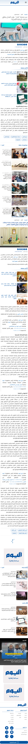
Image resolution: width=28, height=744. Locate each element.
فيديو (26, 719)
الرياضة (25, 717)
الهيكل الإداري (24, 732)
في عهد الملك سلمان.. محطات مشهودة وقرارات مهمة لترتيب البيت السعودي (8, 274)
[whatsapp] (20, 44)
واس (26, 47)
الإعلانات (12, 719)
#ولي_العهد (20, 320)
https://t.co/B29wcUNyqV (17, 479)
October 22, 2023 (17, 330)
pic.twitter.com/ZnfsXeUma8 (20, 328)
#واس (10, 326)
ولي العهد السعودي (22, 530)
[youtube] (11, 732)
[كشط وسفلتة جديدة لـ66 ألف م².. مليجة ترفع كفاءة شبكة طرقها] (19, 165)
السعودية (18, 140)
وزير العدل (22, 50)
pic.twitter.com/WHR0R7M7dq (16, 482)
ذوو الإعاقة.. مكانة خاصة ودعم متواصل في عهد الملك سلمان (8, 284)
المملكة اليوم (16, 14)
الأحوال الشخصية (11, 54)
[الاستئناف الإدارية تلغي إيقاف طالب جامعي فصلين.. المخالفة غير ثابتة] (21, 631)
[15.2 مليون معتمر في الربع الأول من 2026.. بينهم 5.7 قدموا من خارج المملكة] (19, 200)
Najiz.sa (15, 62)
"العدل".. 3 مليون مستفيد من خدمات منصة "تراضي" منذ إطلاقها (8, 95)
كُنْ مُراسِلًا (11, 713)
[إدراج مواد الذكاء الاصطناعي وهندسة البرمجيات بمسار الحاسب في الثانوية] (19, 177)
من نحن (25, 730)
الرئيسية (25, 14)
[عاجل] (19, 212)
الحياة (26, 715)
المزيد (2, 145)
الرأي (20, 717)
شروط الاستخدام (24, 734)
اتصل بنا (12, 717)
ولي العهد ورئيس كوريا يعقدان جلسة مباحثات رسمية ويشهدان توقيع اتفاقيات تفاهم (15, 223)
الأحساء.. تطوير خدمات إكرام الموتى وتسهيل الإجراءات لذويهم (8, 72)
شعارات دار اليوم (10, 721)
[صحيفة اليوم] (15, 2)
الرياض (24, 47)
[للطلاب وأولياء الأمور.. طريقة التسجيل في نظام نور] (21, 620)
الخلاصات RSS (11, 723)
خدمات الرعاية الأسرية (15, 137)
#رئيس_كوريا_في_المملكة (16, 326)
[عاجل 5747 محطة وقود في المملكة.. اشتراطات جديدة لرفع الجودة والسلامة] (19, 188)
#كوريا (9, 322)
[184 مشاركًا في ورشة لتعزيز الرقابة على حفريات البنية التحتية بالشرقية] (21, 610)
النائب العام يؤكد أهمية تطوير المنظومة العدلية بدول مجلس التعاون (8, 296)
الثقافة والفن (19, 715)
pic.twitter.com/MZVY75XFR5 (20, 387)
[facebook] (24, 44)
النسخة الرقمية (13, 742)
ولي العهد (15, 257)
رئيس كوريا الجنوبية (23, 533)
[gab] (11, 728)
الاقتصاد (19, 713)
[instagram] (6, 732)
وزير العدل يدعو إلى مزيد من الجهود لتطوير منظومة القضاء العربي (8, 84)
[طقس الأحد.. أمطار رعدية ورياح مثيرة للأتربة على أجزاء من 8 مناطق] (21, 595)
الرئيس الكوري (20, 314)
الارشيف (12, 715)
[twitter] (26, 44)
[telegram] (22, 44)
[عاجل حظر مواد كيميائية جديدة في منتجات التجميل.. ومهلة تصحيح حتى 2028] (21, 585)
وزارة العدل (6, 137)
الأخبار (22, 14)
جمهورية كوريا (15, 261)
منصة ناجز (24, 140)
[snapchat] (6, 728)
